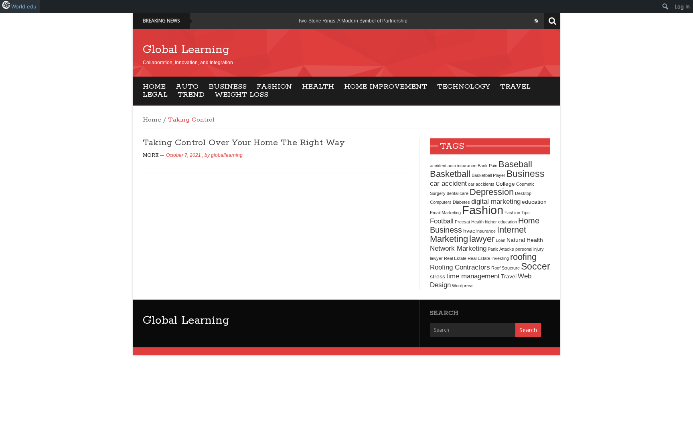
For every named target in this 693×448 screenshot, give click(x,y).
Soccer (535, 266)
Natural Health (525, 240)
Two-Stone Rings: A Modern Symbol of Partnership (352, 21)
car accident (448, 183)
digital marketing (496, 201)
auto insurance (462, 165)
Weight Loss (241, 95)
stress (437, 276)
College (505, 183)
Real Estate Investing (488, 258)
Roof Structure (505, 268)
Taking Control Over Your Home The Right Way (244, 142)
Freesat (462, 221)
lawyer (481, 239)
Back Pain (487, 165)
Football (442, 221)
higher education (501, 221)
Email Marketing (445, 212)
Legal (155, 95)
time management (473, 276)
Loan (500, 240)
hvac (469, 230)
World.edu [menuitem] (23, 6)
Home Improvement (385, 87)
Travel (515, 87)
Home (154, 87)
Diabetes (461, 202)
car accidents (481, 184)
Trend (191, 95)
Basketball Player (488, 175)
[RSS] (536, 21)
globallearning (227, 155)
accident (438, 165)
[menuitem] (665, 6)
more (151, 155)
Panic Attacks (501, 249)
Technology (463, 87)
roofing (523, 257)
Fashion (274, 87)
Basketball (450, 174)
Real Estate (455, 258)
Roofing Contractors (460, 267)
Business (228, 87)
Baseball (515, 164)
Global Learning (186, 50)
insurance (486, 231)
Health (318, 87)
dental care (457, 193)
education (534, 202)
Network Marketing (458, 248)
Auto (187, 87)
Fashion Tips (517, 212)
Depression (492, 192)
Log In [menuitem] (682, 6)
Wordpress (463, 285)
